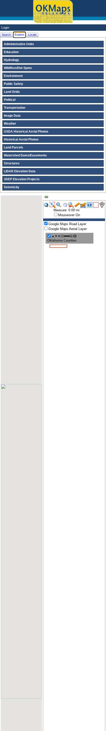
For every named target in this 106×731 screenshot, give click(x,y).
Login (5, 27)
